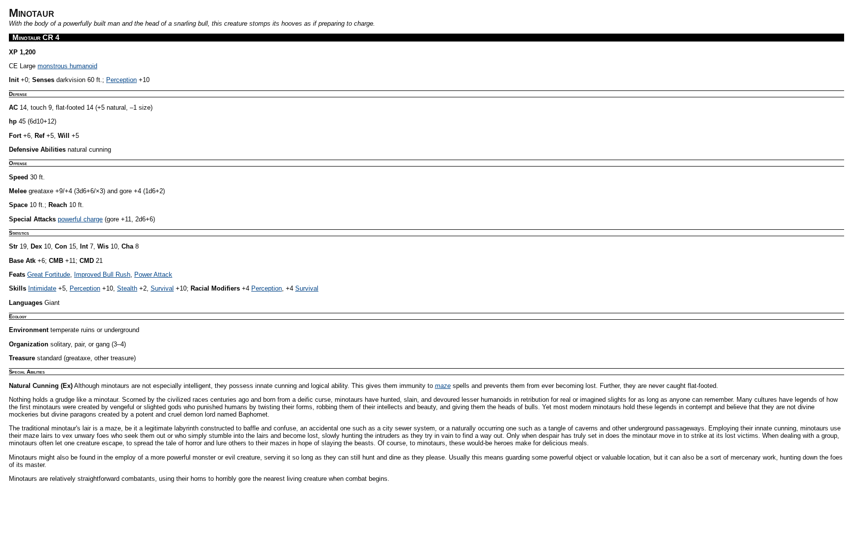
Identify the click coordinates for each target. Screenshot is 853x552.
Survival (162, 288)
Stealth (127, 288)
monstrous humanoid (67, 66)
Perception (121, 80)
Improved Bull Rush (102, 274)
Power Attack (153, 274)
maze (443, 385)
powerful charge (80, 219)
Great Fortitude (48, 274)
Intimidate (42, 288)
